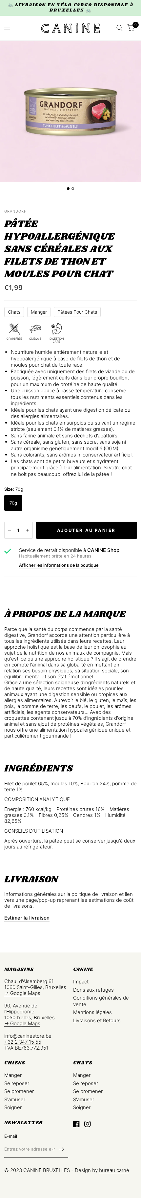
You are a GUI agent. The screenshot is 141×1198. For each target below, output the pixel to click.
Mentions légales (92, 1012)
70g (13, 503)
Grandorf (15, 211)
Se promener (19, 1091)
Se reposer (16, 1083)
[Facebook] (76, 1124)
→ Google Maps (22, 993)
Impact (81, 981)
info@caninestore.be (27, 1036)
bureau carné (114, 1170)
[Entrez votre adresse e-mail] (61, 1149)
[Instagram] (87, 1124)
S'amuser (14, 1099)
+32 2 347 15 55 (22, 1042)
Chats (14, 312)
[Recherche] (119, 28)
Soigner (13, 1107)
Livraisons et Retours (97, 1020)
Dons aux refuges (93, 990)
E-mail (10, 1136)
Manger (39, 312)
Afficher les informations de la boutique (59, 565)
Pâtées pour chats (77, 312)
